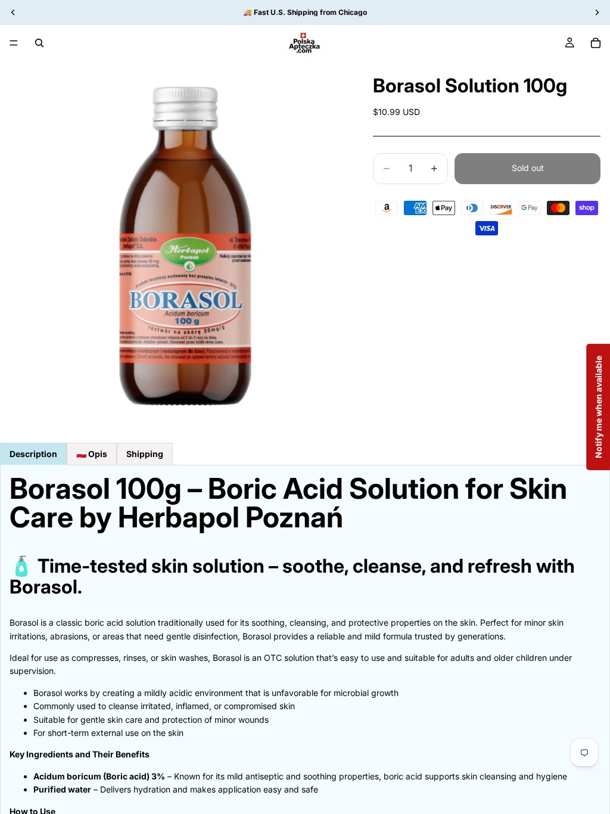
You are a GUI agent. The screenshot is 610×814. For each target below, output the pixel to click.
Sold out (528, 168)
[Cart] (596, 43)
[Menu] (13, 43)
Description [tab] (33, 454)
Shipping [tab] (144, 454)
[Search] (39, 43)
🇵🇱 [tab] (91, 454)
